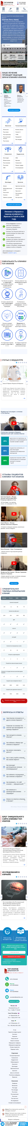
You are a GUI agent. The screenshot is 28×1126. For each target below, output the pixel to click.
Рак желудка (18, 139)
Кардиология (20, 154)
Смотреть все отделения (14, 204)
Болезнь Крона (19, 129)
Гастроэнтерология (20, 125)
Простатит (18, 191)
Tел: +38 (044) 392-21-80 (14, 1025)
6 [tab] (26, 362)
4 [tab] (22, 362)
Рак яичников (6, 162)
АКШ (16, 158)
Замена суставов (7, 197)
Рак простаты (18, 197)
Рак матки (5, 165)
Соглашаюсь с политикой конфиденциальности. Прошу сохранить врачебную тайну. (12, 961)
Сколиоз (5, 195)
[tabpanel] (14, 382)
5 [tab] (24, 362)
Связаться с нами (14, 1001)
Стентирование (19, 167)
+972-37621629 (14, 979)
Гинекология (8, 154)
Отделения (15, 1053)
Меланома (6, 129)
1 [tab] (16, 362)
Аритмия (17, 160)
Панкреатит (18, 137)
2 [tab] (18, 362)
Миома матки (6, 160)
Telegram (12, 990)
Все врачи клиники (14, 110)
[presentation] (1, 93)
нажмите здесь (12, 252)
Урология (20, 182)
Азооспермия (18, 188)
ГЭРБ (16, 134)
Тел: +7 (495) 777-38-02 (14, 1010)
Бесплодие (6, 158)
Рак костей (6, 192)
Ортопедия (8, 182)
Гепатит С (18, 132)
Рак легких (6, 132)
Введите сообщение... (14, 1119)
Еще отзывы (14, 583)
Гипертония (18, 162)
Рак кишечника (7, 134)
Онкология (8, 125)
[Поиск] (4, 45)
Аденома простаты (20, 186)
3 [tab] (20, 362)
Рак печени (6, 141)
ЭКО (4, 167)
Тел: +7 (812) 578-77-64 (14, 1017)
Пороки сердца (19, 165)
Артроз (5, 186)
